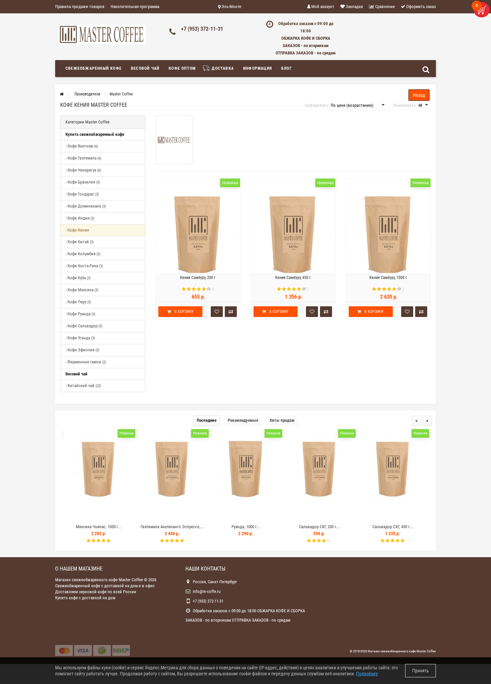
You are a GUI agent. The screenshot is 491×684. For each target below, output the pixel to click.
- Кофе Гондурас (82, 194)
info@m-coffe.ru (206, 591)
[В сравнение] (114, 515)
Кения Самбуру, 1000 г (388, 278)
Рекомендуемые (243, 420)
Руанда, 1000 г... (245, 526)
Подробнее (367, 673)
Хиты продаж (282, 420)
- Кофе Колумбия (83, 253)
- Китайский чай (83, 385)
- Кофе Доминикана (85, 206)
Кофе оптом (182, 68)
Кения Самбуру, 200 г (197, 278)
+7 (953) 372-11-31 (202, 29)
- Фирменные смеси (85, 361)
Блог (286, 68)
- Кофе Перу (78, 301)
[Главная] (61, 94)
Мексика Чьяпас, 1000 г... (98, 526)
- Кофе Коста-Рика (84, 265)
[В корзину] (83, 515)
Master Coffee (426, 651)
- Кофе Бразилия (82, 182)
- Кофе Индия (80, 218)
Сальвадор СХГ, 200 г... (319, 526)
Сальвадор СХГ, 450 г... (392, 526)
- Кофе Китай (79, 241)
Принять (420, 670)
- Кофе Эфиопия (82, 349)
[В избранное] (98, 515)
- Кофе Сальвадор (84, 325)
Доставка (222, 68)
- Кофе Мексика (82, 289)
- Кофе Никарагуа (83, 170)
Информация (257, 68)
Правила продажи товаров (80, 6)
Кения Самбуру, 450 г (293, 278)
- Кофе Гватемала (83, 157)
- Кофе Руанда (80, 313)
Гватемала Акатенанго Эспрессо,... (172, 526)
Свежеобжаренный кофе (93, 68)
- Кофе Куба (78, 277)
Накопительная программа (135, 6)
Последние (206, 420)
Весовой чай (145, 68)
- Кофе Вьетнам (81, 145)
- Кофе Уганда (80, 337)
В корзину (184, 311)
